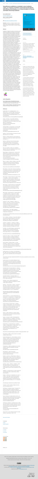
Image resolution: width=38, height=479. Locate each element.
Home (4, 3)
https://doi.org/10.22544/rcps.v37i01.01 (11, 20)
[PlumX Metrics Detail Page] (5, 94)
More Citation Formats (27, 51)
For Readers (4, 429)
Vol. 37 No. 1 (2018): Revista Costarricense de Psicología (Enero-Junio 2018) (19, 3)
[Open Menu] (3, 1)
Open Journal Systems (6, 417)
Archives (7, 3)
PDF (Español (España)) (27, 33)
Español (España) (5, 424)
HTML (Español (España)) (27, 34)
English (4, 422)
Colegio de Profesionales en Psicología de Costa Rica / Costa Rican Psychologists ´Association (21, 466)
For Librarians (5, 432)
